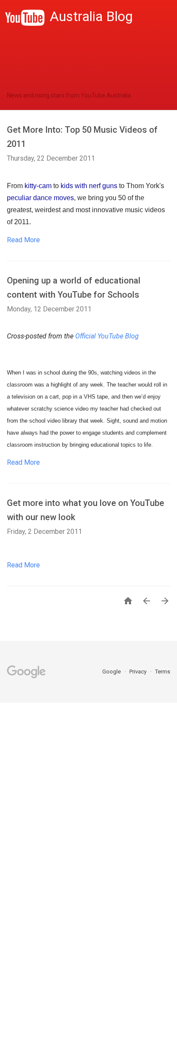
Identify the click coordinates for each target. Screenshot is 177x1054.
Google (112, 671)
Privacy (138, 671)
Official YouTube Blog (107, 336)
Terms (162, 671)
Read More (23, 240)
